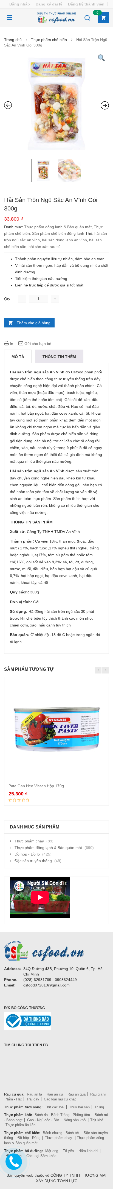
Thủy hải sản (79, 1107)
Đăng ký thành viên (86, 4)
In (11, 343)
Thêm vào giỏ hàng (33, 323)
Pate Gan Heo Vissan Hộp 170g (36, 786)
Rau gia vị (98, 1094)
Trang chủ (13, 39)
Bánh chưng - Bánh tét (61, 1133)
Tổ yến (68, 1151)
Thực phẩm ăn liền (20, 1125)
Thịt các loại (54, 1107)
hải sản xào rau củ (45, 246)
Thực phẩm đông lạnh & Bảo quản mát (58, 227)
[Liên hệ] (13, 1160)
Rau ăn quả (76, 1094)
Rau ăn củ (55, 1094)
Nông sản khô (75, 1120)
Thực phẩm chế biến (49, 39)
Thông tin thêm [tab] (59, 357)
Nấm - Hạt (13, 1099)
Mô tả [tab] (18, 357)
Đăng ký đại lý (49, 4)
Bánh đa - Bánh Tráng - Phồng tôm (62, 1115)
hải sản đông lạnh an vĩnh (64, 240)
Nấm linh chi (88, 1151)
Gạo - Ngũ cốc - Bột (43, 1120)
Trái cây (32, 1099)
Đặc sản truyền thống (33, 861)
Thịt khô (96, 1120)
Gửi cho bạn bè (37, 343)
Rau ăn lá (34, 1094)
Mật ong (51, 1151)
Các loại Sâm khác (41, 1156)
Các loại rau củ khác (60, 1099)
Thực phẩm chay (29, 841)
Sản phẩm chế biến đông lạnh (58, 233)
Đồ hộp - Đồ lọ (27, 854)
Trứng (99, 1107)
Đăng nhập (19, 4)
